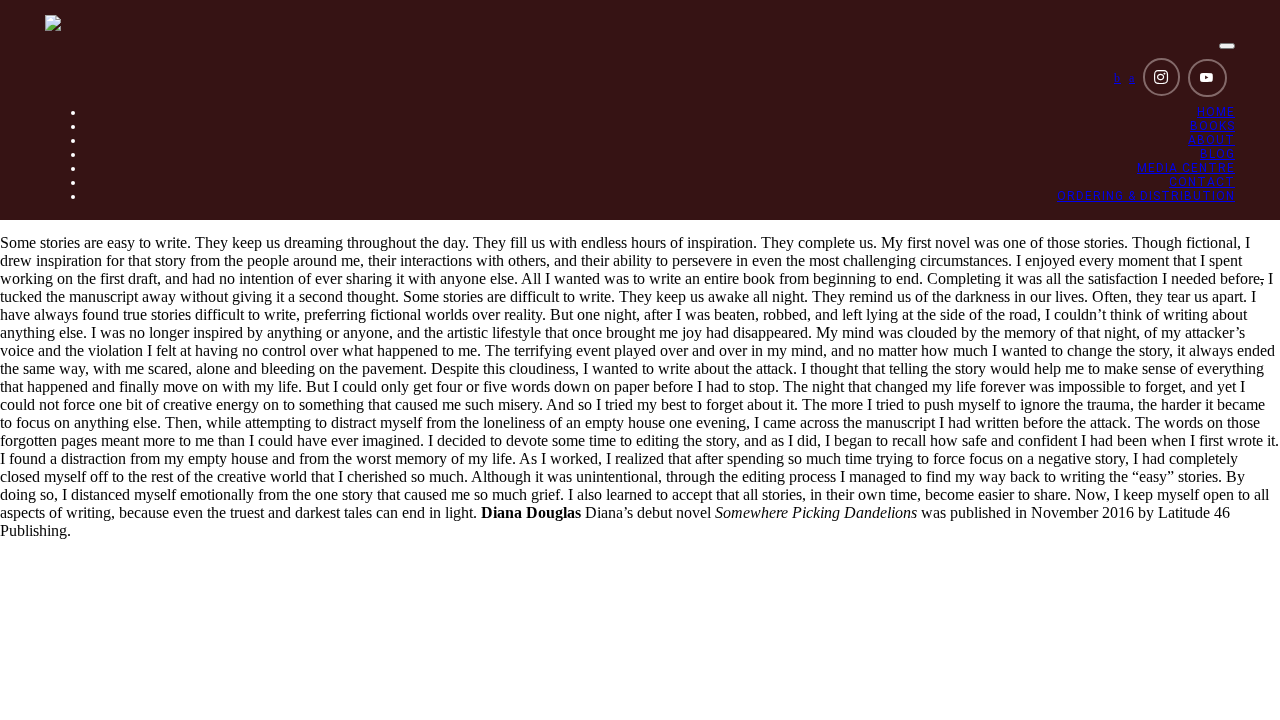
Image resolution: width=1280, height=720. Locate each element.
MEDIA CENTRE (1186, 168)
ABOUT (1211, 140)
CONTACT (1202, 182)
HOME (1216, 112)
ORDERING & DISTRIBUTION (1146, 196)
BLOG (1217, 154)
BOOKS (1212, 126)
